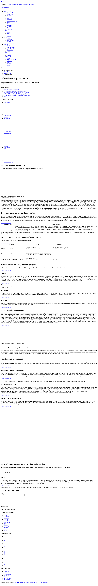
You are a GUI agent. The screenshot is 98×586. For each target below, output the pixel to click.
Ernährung (9, 26)
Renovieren (9, 51)
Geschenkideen (10, 48)
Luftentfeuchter (7, 574)
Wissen (8, 22)
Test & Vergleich (8, 56)
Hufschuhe (6, 146)
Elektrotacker (7, 149)
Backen (8, 32)
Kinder (8, 65)
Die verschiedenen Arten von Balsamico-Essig (15, 91)
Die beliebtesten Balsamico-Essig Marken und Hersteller (17, 95)
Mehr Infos (3, 2)
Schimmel (9, 18)
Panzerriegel (7, 118)
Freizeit (8, 62)
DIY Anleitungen (11, 47)
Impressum (20, 582)
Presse (14, 582)
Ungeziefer (9, 19)
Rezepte (9, 36)
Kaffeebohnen (7, 131)
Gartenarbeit (10, 54)
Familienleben (10, 40)
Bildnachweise (33, 582)
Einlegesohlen (7, 147)
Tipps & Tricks (7, 11)
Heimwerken (10, 50)
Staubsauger (7, 579)
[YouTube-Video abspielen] (49, 434)
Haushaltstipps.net (8, 72)
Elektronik (9, 61)
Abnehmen (9, 25)
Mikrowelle (6, 575)
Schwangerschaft (11, 43)
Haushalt (9, 15)
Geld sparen (10, 14)
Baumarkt (9, 58)
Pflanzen (9, 55)
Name (2, 493)
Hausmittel (9, 28)
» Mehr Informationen (6, 223)
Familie (5, 37)
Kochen (6, 30)
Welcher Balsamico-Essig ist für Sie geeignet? (15, 93)
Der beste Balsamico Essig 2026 (11, 89)
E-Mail (2, 495)
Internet (5, 523)
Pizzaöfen (6, 117)
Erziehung (9, 39)
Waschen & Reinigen (12, 21)
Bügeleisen (6, 571)
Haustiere (9, 41)
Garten (5, 52)
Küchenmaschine (8, 572)
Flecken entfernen (11, 12)
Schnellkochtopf (8, 578)
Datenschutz (26, 582)
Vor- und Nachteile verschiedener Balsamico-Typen (16, 92)
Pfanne (5, 577)
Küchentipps (10, 34)
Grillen (8, 33)
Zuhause (6, 44)
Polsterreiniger (7, 133)
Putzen (8, 17)
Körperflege (10, 29)
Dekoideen (9, 45)
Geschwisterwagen (8, 162)
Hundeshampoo (7, 115)
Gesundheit (6, 23)
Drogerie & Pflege (11, 59)
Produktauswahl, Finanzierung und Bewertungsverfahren (20, 4)
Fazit (5, 96)
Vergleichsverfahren (43, 582)
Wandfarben (7, 102)
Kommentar (3, 505)
